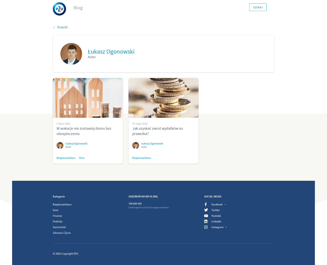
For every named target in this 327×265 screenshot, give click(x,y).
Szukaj (258, 7)
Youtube (216, 215)
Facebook (217, 204)
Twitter (215, 210)
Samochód (59, 227)
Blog (78, 8)
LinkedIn (216, 221)
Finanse (57, 215)
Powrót (62, 27)
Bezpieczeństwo (66, 158)
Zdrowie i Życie (62, 233)
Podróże (57, 221)
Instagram (217, 227)
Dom (82, 158)
